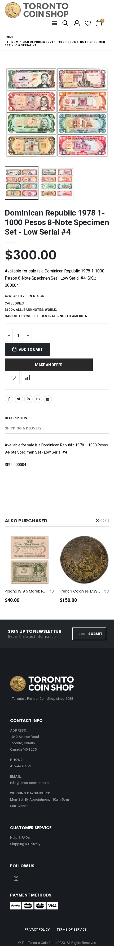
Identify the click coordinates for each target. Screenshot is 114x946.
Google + (38, 399)
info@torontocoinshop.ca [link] (30, 783)
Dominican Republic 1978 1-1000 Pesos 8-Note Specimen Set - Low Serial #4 (57, 222)
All (19, 310)
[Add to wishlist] (13, 377)
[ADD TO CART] (45, 548)
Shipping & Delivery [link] (25, 844)
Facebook (9, 399)
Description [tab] (16, 418)
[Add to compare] (27, 377)
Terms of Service (71, 929)
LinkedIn (28, 399)
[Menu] (54, 23)
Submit (95, 633)
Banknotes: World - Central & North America (46, 316)
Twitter (19, 399)
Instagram (16, 878)
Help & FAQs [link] (20, 838)
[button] (97, 520)
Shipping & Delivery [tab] (23, 428)
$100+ (9, 310)
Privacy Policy (37, 929)
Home (9, 37)
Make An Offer (49, 365)
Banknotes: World (39, 310)
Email (47, 399)
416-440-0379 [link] (20, 766)
